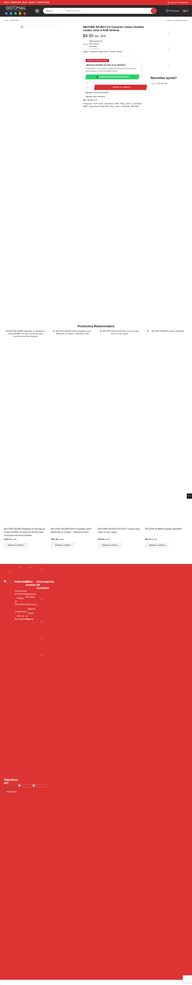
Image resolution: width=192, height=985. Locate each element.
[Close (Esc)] (0, 981)
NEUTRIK (14, 20)
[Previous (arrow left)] (0, 984)
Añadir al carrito (121, 87)
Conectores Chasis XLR (99, 106)
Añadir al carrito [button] (16, 545)
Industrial (125, 106)
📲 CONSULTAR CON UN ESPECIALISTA (112, 77)
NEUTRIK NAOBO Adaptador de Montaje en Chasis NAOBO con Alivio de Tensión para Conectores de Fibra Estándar (24, 532)
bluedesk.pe (11, 792)
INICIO (6, 2)
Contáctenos (43, 2)
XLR (95, 104)
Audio (100, 104)
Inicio (6, 20)
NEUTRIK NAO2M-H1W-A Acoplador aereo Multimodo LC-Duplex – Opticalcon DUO (71, 530)
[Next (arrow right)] (1, 984)
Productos (15, 2)
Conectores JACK (111, 104)
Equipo (32, 2)
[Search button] (154, 11)
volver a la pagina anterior (177, 20)
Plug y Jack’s (125, 104)
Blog (24, 2)
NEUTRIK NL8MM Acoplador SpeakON (163, 529)
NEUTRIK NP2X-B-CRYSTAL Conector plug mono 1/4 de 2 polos (118, 530)
